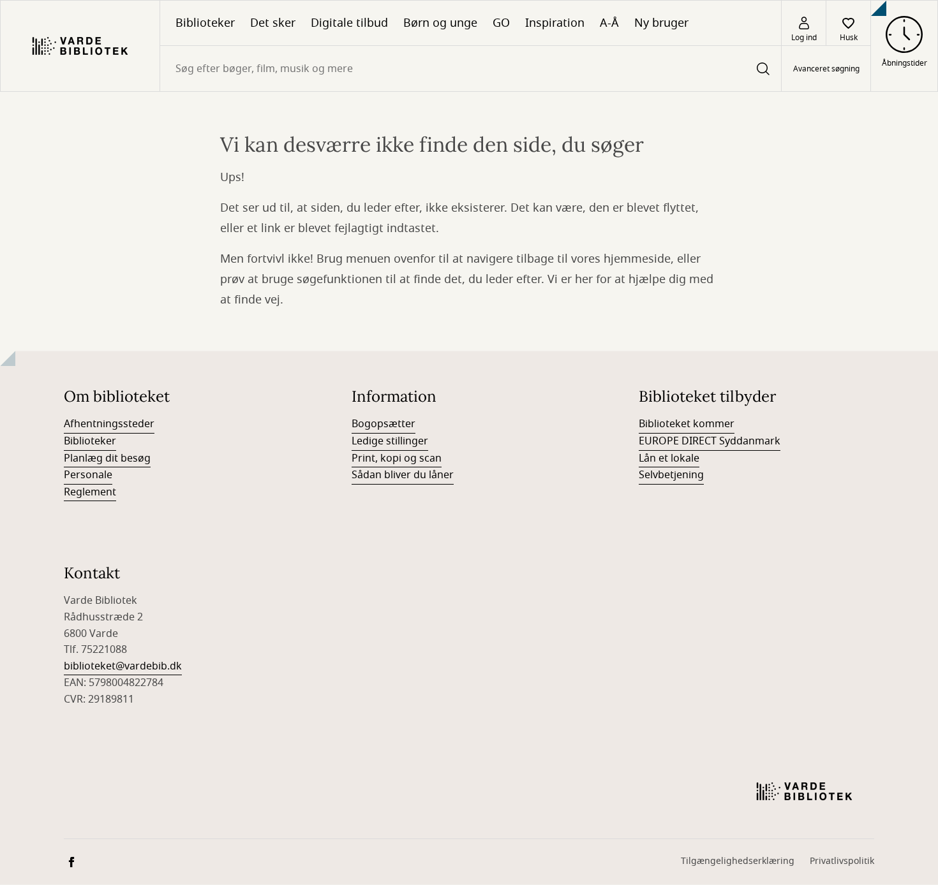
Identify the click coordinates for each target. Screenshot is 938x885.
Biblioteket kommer (686, 424)
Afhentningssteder (109, 424)
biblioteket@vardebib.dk (123, 666)
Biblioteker (205, 23)
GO (501, 23)
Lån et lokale (669, 458)
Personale (88, 475)
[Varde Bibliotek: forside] (80, 46)
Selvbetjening (671, 475)
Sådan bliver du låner (403, 475)
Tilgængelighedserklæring (737, 861)
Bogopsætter (383, 424)
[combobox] (470, 68)
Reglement (90, 492)
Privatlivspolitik (842, 861)
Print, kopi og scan (397, 458)
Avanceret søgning (826, 69)
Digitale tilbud (349, 23)
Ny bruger (661, 23)
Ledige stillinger (390, 441)
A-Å (609, 23)
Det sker (272, 23)
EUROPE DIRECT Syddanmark (709, 441)
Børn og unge (440, 23)
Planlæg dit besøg (107, 458)
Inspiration (554, 23)
